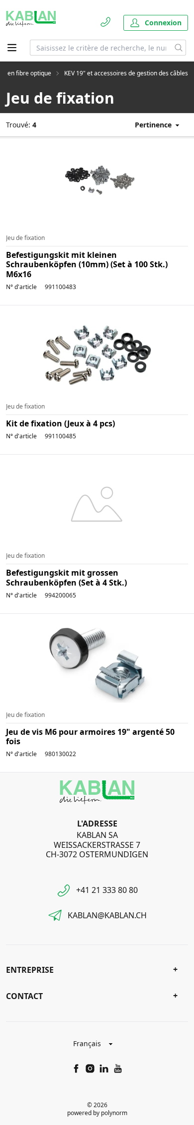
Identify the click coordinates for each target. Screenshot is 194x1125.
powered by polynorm (97, 1113)
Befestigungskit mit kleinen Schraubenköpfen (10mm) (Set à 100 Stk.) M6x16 (87, 264)
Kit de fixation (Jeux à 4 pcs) (60, 423)
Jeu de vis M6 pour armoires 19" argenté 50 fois (90, 736)
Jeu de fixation (25, 238)
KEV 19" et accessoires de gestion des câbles (126, 73)
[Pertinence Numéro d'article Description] (152, 124)
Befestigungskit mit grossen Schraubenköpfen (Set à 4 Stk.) (66, 577)
